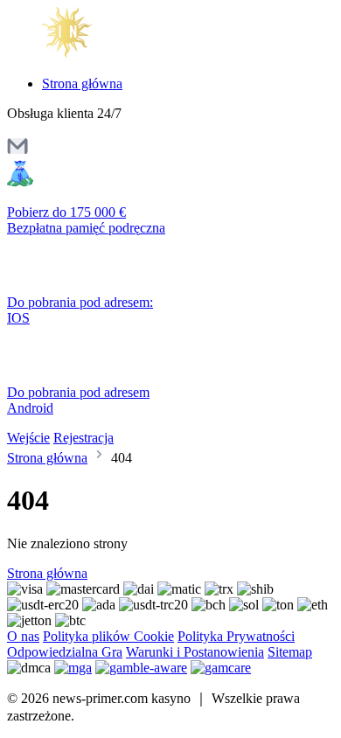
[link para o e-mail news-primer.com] (17, 151)
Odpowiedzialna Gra (64, 651)
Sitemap (290, 651)
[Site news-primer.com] (81, 53)
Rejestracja (83, 437)
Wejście (28, 437)
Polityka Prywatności (236, 636)
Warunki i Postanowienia (195, 651)
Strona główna (82, 83)
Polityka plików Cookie (108, 636)
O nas (23, 636)
